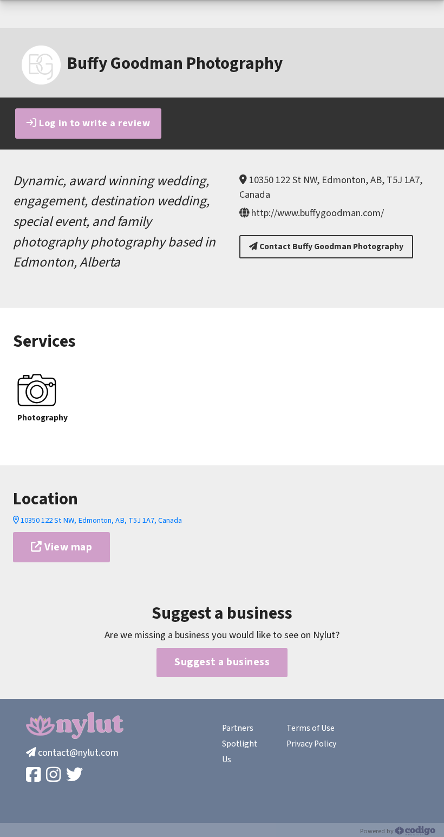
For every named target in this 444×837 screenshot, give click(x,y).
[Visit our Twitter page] (75, 775)
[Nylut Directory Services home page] (74, 725)
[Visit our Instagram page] (54, 775)
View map (67, 547)
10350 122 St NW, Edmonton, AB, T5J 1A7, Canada (100, 520)
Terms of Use (310, 728)
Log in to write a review (94, 123)
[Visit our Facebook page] (34, 775)
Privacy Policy (311, 744)
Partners (237, 728)
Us (226, 759)
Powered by (377, 831)
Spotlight (239, 744)
